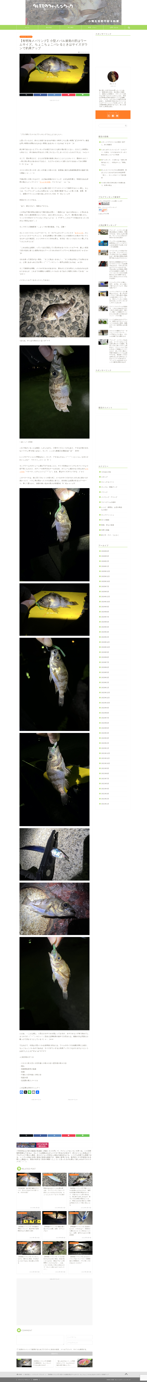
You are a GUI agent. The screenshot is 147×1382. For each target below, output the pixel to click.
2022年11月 (105, 697)
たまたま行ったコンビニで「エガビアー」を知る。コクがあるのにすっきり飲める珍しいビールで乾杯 (114, 152)
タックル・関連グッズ (109, 487)
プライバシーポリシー (24, 1379)
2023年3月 (105, 677)
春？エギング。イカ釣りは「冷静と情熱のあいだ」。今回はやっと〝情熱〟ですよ (114, 162)
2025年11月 (105, 576)
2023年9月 (105, 652)
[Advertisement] (55, 116)
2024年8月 (105, 612)
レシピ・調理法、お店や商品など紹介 (111, 508)
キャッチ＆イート (107, 482)
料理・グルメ (92, 27)
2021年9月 (105, 768)
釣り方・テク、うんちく (110, 535)
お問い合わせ (114, 27)
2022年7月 (105, 718)
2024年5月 (105, 622)
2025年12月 (105, 571)
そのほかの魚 (106, 472)
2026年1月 (105, 566)
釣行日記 (49, 27)
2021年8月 (105, 773)
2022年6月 (105, 723)
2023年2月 (105, 682)
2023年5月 (105, 672)
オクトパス (79, 233)
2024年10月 (105, 602)
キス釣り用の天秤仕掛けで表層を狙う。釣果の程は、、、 (113, 184)
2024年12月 (105, 596)
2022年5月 (105, 728)
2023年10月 (105, 647)
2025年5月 (105, 591)
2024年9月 (105, 606)
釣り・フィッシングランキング (107, 207)
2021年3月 (105, 793)
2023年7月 (105, 662)
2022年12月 (105, 692)
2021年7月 (105, 778)
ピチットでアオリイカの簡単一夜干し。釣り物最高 (113, 143)
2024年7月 (105, 617)
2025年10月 (105, 581)
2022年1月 (105, 748)
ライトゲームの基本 (108, 502)
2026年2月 (105, 561)
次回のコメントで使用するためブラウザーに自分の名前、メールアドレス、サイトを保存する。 (53, 1349)
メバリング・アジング (26, 36)
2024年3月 (105, 632)
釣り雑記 (71, 27)
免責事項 (35, 1379)
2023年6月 (105, 667)
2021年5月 (105, 783)
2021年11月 (105, 758)
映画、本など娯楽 (107, 525)
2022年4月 (105, 733)
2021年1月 (105, 804)
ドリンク (104, 492)
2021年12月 (105, 753)
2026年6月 (105, 551)
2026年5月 (105, 556)
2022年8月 (105, 713)
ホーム (27, 27)
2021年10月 (105, 763)
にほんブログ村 (103, 213)
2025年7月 (105, 586)
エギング (104, 477)
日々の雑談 (105, 520)
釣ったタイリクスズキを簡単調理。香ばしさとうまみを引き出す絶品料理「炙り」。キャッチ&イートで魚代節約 (114, 173)
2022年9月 (105, 708)
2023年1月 (105, 687)
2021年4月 (105, 788)
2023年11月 (105, 642)
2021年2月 (105, 799)
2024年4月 (105, 627)
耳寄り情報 (105, 530)
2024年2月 (105, 637)
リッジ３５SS (45, 182)
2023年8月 (105, 657)
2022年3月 (105, 738)
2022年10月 (105, 703)
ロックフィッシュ (107, 515)
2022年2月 (105, 743)
